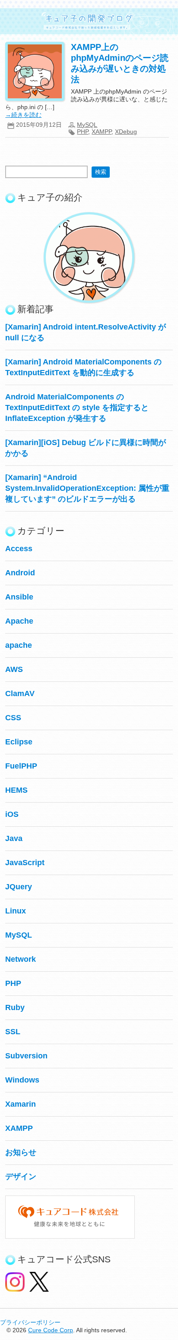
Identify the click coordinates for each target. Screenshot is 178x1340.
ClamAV (20, 693)
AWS (14, 669)
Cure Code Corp (50, 1330)
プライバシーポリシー (30, 1322)
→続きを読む (23, 114)
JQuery (18, 886)
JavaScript (24, 862)
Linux (15, 911)
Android (20, 572)
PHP (82, 131)
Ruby (15, 1007)
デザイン (20, 1176)
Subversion (26, 1055)
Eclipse (18, 741)
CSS (13, 717)
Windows (22, 1080)
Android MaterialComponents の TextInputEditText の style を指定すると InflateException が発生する (77, 407)
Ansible (19, 597)
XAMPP (101, 131)
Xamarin (20, 1104)
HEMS (16, 790)
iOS (12, 814)
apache (18, 645)
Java (13, 838)
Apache (19, 621)
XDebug (126, 131)
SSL (12, 1031)
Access (18, 548)
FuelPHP (21, 766)
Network (20, 959)
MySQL (87, 124)
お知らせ (20, 1152)
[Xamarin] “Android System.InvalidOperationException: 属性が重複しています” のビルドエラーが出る (87, 488)
